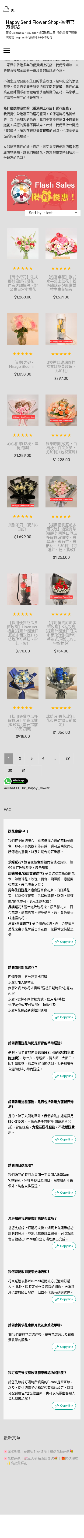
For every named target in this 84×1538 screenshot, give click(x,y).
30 (10, 771)
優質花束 (42, 131)
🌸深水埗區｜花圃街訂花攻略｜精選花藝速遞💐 (39, 1451)
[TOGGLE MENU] (7, 50)
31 (23, 771)
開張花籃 (55, 87)
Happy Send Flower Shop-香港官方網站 (40, 24)
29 (68, 758)
